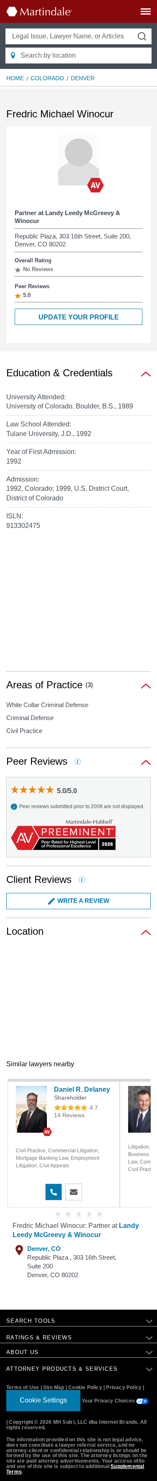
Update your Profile (79, 317)
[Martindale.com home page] (39, 11)
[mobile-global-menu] (146, 13)
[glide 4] (99, 1214)
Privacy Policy (124, 1387)
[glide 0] (57, 1214)
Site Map (53, 1387)
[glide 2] (78, 1214)
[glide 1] (68, 1214)
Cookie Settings (43, 1400)
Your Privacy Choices (109, 1401)
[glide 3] (89, 1214)
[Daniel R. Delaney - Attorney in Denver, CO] (33, 1109)
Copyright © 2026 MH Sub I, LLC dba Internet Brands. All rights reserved (76, 1424)
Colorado (47, 78)
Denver (83, 78)
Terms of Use (22, 1387)
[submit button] (142, 36)
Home (15, 78)
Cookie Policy (85, 1387)
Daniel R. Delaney (82, 1089)
